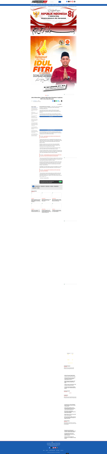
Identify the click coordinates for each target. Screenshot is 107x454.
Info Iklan (62, 450)
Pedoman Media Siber (52, 450)
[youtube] (55, 448)
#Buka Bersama (47, 186)
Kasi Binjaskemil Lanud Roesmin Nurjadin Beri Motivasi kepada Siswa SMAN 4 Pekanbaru (69, 434)
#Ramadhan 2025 (56, 186)
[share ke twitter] (55, 101)
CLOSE (67, 453)
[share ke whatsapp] (57, 101)
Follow (60, 181)
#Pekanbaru (51, 186)
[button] (58, 104)
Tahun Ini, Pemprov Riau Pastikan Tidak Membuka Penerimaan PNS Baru (70, 385)
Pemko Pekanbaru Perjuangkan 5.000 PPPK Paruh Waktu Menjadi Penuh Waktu (69, 382)
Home (44, 450)
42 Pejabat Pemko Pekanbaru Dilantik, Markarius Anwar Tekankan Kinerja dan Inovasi (70, 388)
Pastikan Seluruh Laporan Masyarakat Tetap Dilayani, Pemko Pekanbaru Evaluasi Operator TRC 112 (69, 378)
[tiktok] (57, 448)
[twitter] (51, 448)
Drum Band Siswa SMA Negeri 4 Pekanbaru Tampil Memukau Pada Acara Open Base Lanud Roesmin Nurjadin (70, 431)
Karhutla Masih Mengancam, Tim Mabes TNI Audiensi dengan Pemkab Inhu (55, 6)
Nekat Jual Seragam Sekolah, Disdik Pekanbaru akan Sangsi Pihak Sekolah (69, 375)
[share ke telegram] (58, 101)
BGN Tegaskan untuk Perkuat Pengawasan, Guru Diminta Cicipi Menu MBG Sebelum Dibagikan (70, 412)
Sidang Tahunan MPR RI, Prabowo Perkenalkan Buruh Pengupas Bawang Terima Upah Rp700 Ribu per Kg (69, 408)
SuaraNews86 (35, 100)
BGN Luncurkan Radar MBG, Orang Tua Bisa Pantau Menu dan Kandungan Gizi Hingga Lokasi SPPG (70, 417)
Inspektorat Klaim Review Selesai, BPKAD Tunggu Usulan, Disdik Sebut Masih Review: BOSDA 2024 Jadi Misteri (31, 6)
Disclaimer (57, 450)
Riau (48, 95)
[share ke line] (60, 101)
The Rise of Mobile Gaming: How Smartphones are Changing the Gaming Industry (70, 437)
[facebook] (50, 448)
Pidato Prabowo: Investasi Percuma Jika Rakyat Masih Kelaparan (70, 414)
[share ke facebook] (53, 101)
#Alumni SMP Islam (37, 186)
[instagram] (53, 448)
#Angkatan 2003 (43, 186)
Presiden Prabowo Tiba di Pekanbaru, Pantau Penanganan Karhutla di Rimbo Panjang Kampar (70, 405)
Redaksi (47, 450)
